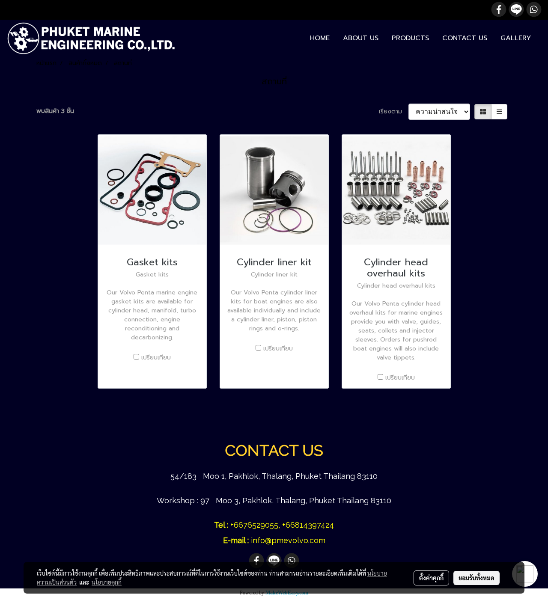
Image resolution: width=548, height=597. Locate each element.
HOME (320, 38)
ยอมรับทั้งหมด (476, 578)
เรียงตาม (393, 111)
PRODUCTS (410, 38)
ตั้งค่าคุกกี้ (431, 578)
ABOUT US (360, 38)
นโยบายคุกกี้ (107, 582)
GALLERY (515, 38)
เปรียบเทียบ (156, 357)
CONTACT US (464, 38)
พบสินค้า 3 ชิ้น (55, 111)
